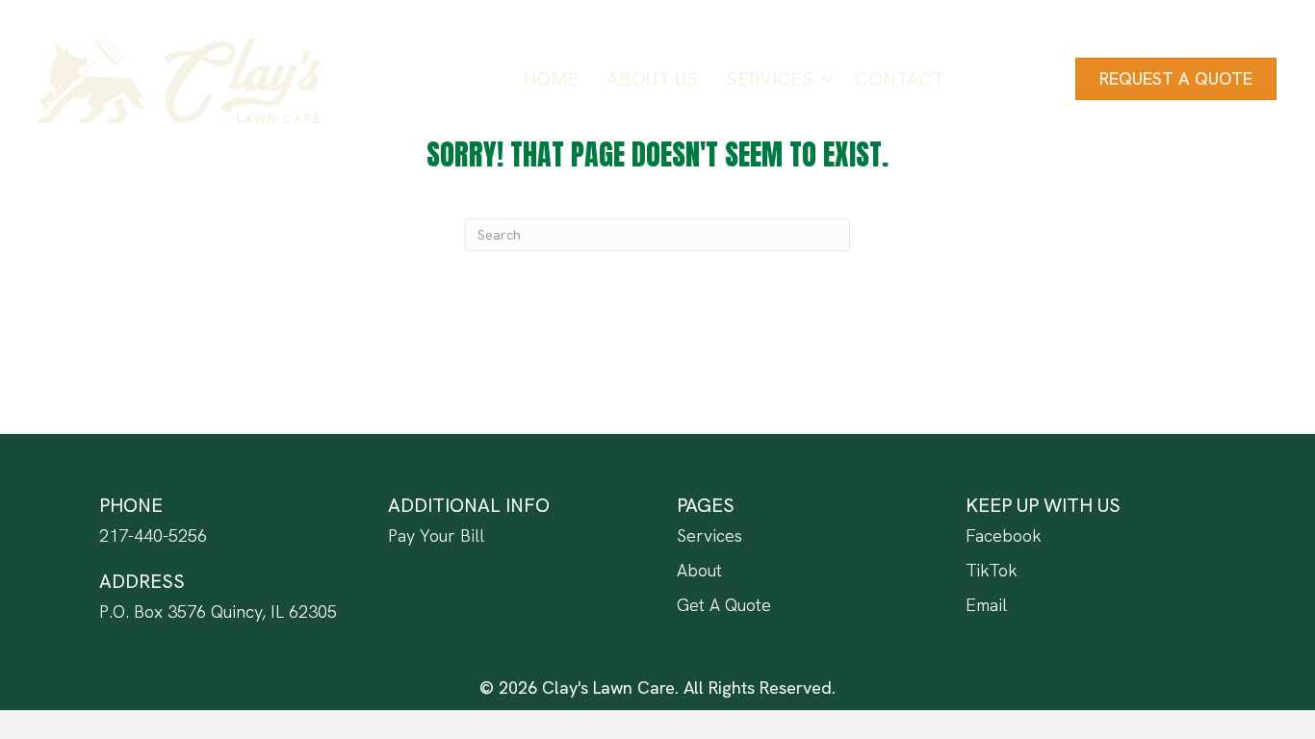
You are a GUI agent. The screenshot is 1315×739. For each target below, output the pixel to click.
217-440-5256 (153, 535)
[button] (826, 79)
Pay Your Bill (436, 535)
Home (551, 78)
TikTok (992, 570)
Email (986, 605)
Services (769, 78)
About (699, 570)
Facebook (1004, 535)
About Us (652, 78)
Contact (899, 78)
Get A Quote (724, 605)
